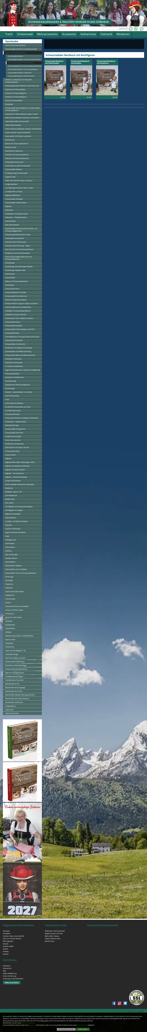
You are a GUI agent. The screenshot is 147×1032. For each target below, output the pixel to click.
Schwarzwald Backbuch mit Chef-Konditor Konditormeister (54, 62)
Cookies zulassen (82, 1029)
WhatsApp (136, 28)
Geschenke (11, 41)
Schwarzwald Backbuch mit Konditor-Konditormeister (80, 62)
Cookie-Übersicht (82, 1025)
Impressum (32, 1025)
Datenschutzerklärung (28, 1023)
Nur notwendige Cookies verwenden (66, 1029)
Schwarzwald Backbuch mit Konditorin (106, 62)
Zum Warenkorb (141, 27)
